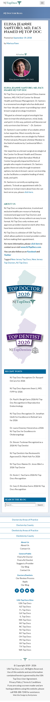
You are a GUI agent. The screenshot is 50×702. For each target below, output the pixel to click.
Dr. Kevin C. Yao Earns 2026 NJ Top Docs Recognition (25, 477)
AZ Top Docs (25, 606)
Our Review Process (25, 578)
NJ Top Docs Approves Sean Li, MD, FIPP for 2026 (26, 390)
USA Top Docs (25, 603)
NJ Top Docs (22, 262)
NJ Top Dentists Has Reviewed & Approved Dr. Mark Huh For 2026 (25, 455)
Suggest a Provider (25, 563)
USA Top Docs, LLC (15, 669)
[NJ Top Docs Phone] (32, 590)
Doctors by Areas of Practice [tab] (25, 519)
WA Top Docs (25, 650)
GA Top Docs (25, 613)
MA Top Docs (25, 620)
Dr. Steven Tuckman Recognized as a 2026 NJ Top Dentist (26, 444)
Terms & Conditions (32, 682)
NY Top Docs (25, 633)
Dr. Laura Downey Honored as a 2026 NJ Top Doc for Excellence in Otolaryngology (27, 431)
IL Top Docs (25, 616)
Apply (25, 581)
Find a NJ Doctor (25, 557)
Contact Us (25, 548)
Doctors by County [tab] (25, 525)
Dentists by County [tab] (25, 536)
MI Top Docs (25, 623)
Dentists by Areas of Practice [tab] (25, 530)
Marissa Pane (13, 43)
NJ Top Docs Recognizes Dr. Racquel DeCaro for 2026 (26, 379)
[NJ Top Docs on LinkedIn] (22, 590)
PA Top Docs (25, 640)
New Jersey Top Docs (21, 259)
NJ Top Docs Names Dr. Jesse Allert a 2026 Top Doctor (26, 466)
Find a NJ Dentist (25, 560)
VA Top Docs (25, 643)
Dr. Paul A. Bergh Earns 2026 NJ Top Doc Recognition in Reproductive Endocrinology (26, 402)
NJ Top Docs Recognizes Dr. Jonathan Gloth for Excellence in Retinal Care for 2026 (27, 417)
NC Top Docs (25, 626)
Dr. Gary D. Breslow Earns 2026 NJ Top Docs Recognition (27, 488)
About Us (25, 545)
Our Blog (25, 566)
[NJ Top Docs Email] (27, 590)
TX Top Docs (25, 646)
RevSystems (32, 695)
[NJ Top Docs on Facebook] (17, 590)
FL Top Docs (25, 610)
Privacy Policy (15, 682)
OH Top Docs (25, 636)
